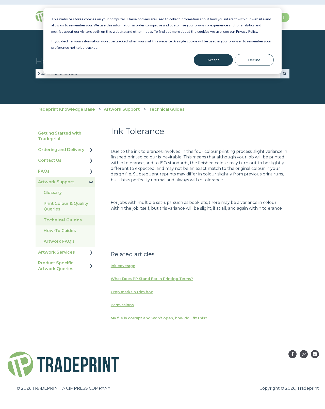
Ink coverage (123, 266)
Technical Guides (167, 109)
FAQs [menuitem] (44, 171)
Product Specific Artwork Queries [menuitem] (55, 265)
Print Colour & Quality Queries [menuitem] (66, 206)
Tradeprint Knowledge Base (65, 109)
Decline (254, 60)
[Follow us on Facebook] (292, 354)
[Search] (284, 73)
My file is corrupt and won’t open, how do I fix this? (159, 318)
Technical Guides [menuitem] (63, 220)
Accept (213, 60)
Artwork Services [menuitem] (56, 252)
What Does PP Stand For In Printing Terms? (152, 278)
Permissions (122, 305)
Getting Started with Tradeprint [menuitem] (59, 136)
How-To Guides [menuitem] (60, 230)
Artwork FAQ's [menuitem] (59, 241)
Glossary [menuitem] (53, 192)
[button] (91, 150)
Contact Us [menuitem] (49, 160)
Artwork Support (122, 109)
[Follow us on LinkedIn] (315, 354)
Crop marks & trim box (132, 292)
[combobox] (158, 73)
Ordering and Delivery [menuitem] (61, 149)
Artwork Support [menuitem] (56, 181)
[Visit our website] (304, 354)
